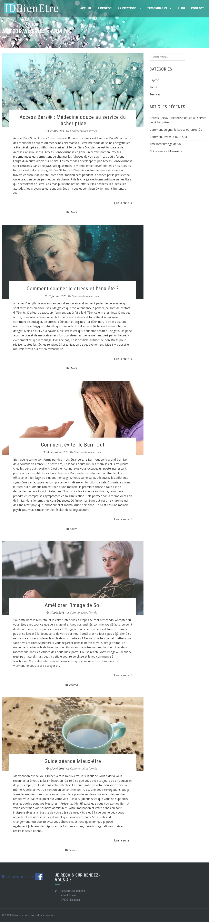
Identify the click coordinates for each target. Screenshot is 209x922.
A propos (105, 8)
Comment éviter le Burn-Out (72, 445)
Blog (181, 8)
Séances (73, 850)
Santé (73, 212)
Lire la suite (121, 203)
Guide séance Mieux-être (72, 761)
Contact (197, 8)
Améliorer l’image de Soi (73, 605)
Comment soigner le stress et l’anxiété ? (73, 288)
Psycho (73, 685)
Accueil (86, 8)
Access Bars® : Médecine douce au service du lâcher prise (73, 120)
